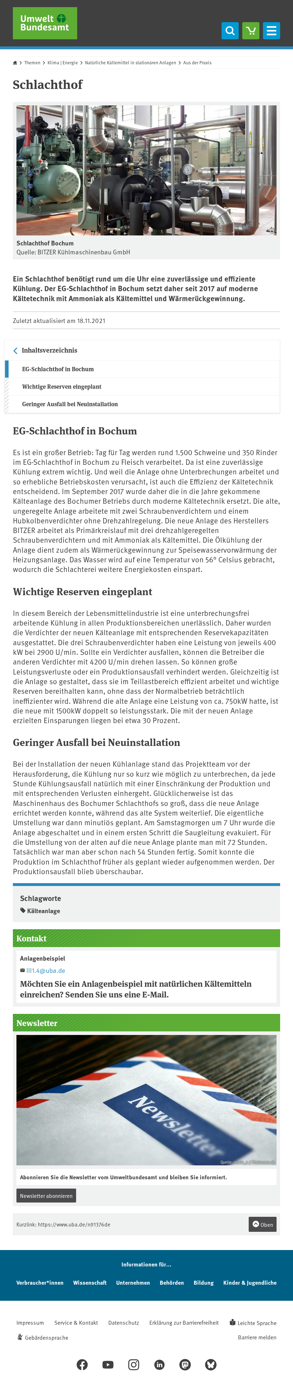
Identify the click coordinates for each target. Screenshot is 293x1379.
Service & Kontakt (76, 1322)
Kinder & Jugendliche (250, 1282)
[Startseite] (45, 23)
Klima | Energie (63, 62)
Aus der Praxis (197, 62)
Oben (266, 1224)
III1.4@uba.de (45, 970)
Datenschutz (123, 1322)
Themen (32, 62)
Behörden (172, 1282)
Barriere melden (257, 1337)
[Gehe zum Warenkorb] (250, 30)
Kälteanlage (43, 910)
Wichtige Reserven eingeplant (61, 386)
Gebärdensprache (46, 1337)
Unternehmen (133, 1282)
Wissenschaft (89, 1282)
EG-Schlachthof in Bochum (58, 369)
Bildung (204, 1282)
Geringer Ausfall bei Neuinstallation (70, 404)
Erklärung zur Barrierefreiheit (184, 1322)
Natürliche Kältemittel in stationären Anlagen (130, 62)
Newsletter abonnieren (46, 1195)
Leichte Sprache (257, 1322)
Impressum (30, 1322)
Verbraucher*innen (40, 1282)
